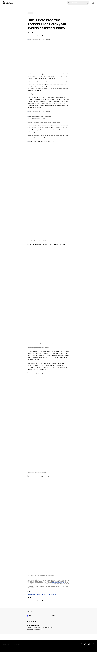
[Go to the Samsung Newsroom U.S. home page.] (8, 2)
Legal (10, 646)
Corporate (23, 2)
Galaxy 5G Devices (32, 594)
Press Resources (31, 2)
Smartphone (53, 594)
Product (17, 2)
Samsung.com (6, 644)
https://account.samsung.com (58, 582)
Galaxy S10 (39, 594)
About (38, 2)
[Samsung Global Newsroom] (93, 3)
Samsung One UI (46, 594)
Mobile (30, 13)
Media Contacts (16, 644)
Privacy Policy (5, 646)
